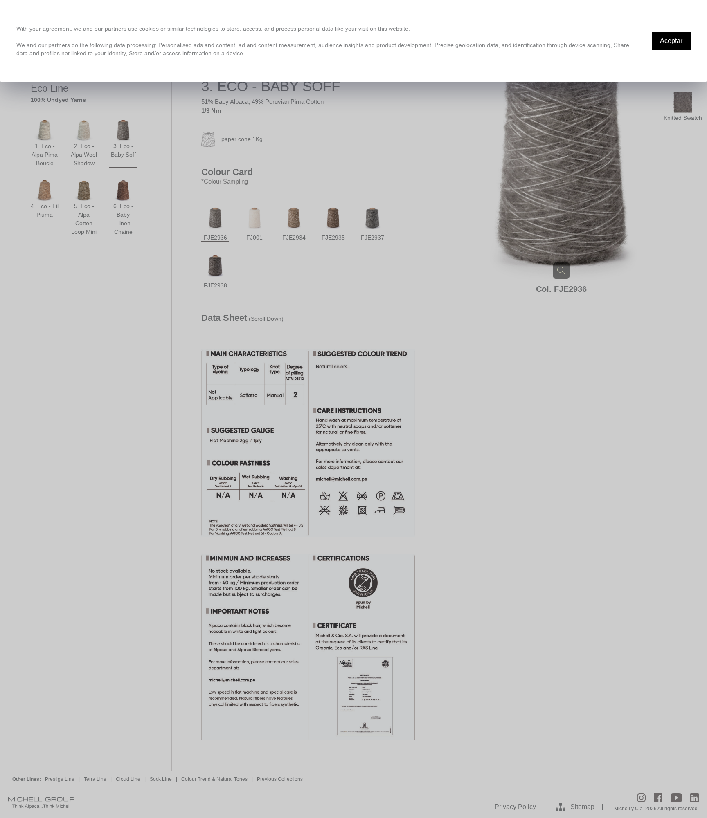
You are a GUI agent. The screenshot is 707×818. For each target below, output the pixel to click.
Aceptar (671, 40)
